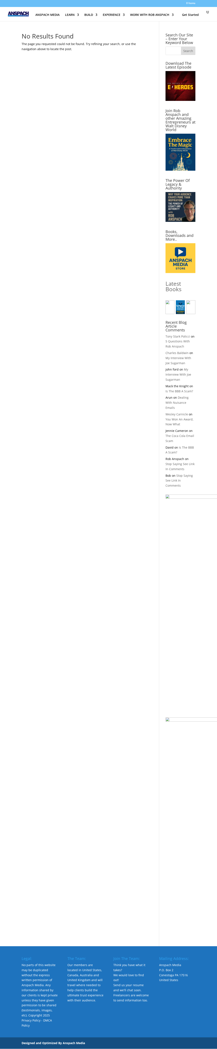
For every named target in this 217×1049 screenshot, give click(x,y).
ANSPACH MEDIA (47, 15)
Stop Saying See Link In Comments (179, 481)
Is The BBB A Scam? (179, 391)
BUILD (88, 15)
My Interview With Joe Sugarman (178, 374)
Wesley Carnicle (177, 414)
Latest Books (173, 286)
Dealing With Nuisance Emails (177, 402)
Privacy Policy (31, 1020)
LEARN (70, 15)
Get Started (190, 15)
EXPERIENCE (111, 15)
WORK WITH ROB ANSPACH (149, 15)
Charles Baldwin (177, 353)
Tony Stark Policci (178, 336)
